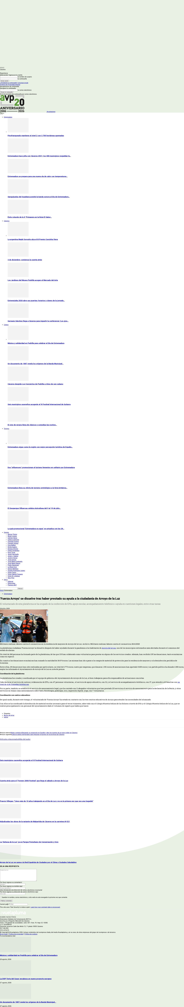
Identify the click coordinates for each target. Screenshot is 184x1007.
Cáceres (6, 221)
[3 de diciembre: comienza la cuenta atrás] (18, 256)
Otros (6, 580)
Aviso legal (3, 934)
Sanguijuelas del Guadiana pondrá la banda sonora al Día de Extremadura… (39, 197)
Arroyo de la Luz (109, 648)
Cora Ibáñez (12, 545)
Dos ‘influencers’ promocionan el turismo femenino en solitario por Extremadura (41, 467)
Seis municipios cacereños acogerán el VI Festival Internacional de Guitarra (39, 404)
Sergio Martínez (13, 569)
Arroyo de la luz (9, 715)
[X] (10, 724)
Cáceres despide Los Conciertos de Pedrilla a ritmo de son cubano (35, 384)
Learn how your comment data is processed (45, 907)
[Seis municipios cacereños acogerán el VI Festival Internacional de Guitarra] (18, 401)
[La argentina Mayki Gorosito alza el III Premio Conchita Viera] (18, 236)
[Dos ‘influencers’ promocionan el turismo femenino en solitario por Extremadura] (18, 464)
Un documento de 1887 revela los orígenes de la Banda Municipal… (35, 364)
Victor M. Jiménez (14, 576)
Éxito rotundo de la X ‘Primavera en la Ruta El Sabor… (30, 217)
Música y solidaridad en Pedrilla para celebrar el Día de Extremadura (36, 343)
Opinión (6, 532)
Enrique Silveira (13, 549)
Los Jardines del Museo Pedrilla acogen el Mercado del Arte (33, 280)
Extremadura (8, 117)
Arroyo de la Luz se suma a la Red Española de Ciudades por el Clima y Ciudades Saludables (38, 862)
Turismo (6, 429)
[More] (44, 724)
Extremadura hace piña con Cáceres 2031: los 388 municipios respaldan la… (39, 156)
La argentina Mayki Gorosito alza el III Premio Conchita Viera (33, 239)
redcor (6, 717)
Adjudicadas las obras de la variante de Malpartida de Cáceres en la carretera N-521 (35, 822)
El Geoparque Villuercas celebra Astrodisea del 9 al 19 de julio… (34, 508)
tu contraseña (22, 79)
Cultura (6, 325)
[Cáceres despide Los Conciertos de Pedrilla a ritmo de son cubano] (18, 380)
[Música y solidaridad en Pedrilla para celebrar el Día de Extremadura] (18, 339)
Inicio (2, 590)
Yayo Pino (11, 578)
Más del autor (24, 739)
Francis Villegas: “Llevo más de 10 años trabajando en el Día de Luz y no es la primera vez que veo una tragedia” (46, 801)
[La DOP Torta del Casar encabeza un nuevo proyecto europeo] (15, 975)
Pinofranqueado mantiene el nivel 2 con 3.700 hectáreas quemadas (36, 136)
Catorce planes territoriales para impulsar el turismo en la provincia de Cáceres (38, 734)
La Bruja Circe (12, 567)
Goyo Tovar (11, 552)
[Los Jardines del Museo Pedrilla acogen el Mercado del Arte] (18, 276)
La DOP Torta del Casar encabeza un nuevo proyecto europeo (25, 979)
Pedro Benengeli (13, 565)
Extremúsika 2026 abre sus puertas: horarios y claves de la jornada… (36, 301)
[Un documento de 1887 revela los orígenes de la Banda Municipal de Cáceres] (18, 360)
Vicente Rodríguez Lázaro (16, 571)
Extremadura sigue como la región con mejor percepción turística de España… (40, 447)
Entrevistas (11, 583)
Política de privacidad (16, 934)
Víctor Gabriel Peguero (15, 574)
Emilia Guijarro (12, 547)
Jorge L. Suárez (13, 556)
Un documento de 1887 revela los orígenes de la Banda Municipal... (28, 1002)
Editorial (10, 581)
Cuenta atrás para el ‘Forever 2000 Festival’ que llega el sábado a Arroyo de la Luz (34, 781)
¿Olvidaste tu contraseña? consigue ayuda (14, 83)
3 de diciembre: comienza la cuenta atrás (25, 260)
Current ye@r (5, 904)
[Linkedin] (24, 724)
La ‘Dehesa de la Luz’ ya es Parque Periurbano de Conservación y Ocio (29, 842)
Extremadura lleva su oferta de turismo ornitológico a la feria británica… (37, 488)
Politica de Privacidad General (10, 85)
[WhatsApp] (31, 724)
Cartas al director (13, 540)
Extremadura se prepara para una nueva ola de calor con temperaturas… (38, 176)
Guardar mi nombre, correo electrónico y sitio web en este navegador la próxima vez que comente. (34, 897)
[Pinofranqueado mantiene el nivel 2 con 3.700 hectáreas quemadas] (18, 132)
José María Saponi (14, 563)
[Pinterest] (17, 724)
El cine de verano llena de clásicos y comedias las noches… (32, 425)
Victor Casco (12, 572)
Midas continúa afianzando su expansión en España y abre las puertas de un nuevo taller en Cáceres (44, 733)
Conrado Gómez (13, 543)
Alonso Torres (12, 534)
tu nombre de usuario (25, 77)
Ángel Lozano (12, 536)
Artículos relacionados (9, 739)
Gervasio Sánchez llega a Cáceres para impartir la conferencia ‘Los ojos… (38, 321)
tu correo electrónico (25, 90)
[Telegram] (37, 724)
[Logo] (1, 114)
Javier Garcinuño (13, 554)
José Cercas (12, 560)
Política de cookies (30, 934)
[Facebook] (3, 724)
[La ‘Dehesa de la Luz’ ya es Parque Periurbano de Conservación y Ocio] (10, 838)
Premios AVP (12, 585)
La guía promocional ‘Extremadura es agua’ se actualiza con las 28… (36, 529)
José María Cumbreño (15, 561)
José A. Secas (12, 558)
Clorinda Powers (13, 541)
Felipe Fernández (13, 551)
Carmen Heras (12, 538)
